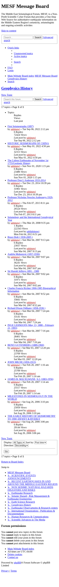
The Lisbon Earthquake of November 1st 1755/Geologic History (28, 162)
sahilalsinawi (33, 231)
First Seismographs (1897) (21, 126)
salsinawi (15, 129)
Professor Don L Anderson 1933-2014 (27, 180)
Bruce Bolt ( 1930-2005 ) (20, 237)
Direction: (9, 445)
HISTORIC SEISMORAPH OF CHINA (28, 143)
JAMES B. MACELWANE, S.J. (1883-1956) (30, 379)
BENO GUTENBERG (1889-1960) (26, 345)
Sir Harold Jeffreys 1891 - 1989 (23, 271)
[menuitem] (23, 53)
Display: (8, 442)
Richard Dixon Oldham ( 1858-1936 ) (26, 308)
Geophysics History (17, 88)
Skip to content (8, 30)
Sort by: (30, 442)
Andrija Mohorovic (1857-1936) (24, 254)
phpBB (17, 562)
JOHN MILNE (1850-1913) (22, 362)
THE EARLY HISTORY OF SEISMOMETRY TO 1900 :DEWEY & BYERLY (32, 417)
